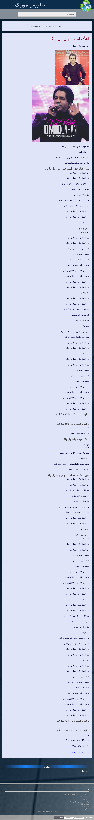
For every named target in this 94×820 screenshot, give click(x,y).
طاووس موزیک (30, 4)
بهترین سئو (85, 806)
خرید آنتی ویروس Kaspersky (47, 811)
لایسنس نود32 (84, 797)
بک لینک (85, 771)
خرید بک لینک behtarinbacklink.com (76, 794)
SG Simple (59, 817)
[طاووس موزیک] (86, 6)
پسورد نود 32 (85, 799)
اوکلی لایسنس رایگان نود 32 (79, 801)
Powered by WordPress (74, 817)
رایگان (87, 809)
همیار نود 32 (85, 804)
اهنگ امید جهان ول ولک (69, 38)
